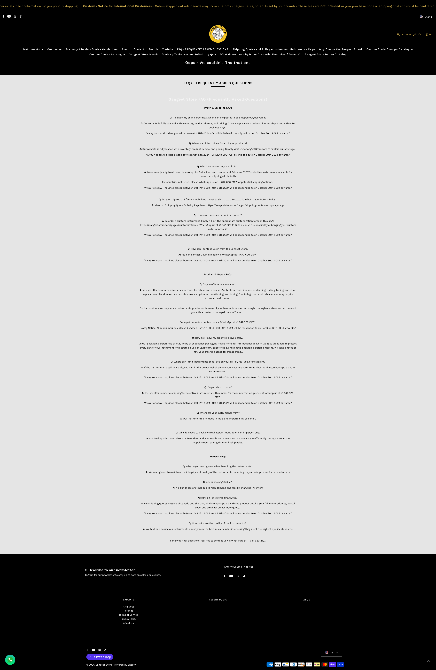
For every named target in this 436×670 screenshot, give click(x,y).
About (126, 49)
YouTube (167, 49)
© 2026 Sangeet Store (99, 664)
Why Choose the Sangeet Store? (340, 49)
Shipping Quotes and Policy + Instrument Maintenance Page (273, 49)
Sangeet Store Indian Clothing (326, 54)
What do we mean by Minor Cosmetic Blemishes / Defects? (260, 54)
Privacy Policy (128, 618)
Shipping (128, 606)
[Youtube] (8, 16)
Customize (54, 49)
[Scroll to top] (429, 661)
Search (153, 49)
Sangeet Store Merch (143, 54)
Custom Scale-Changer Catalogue (390, 49)
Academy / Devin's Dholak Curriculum (92, 49)
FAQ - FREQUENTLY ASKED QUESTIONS (202, 49)
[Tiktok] (20, 16)
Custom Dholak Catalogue (107, 54)
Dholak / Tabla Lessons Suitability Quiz (189, 54)
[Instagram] (14, 16)
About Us (128, 622)
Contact (139, 49)
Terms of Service (128, 614)
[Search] (398, 34)
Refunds (128, 610)
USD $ (428, 16)
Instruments (31, 49)
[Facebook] (3, 16)
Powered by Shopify (125, 664)
